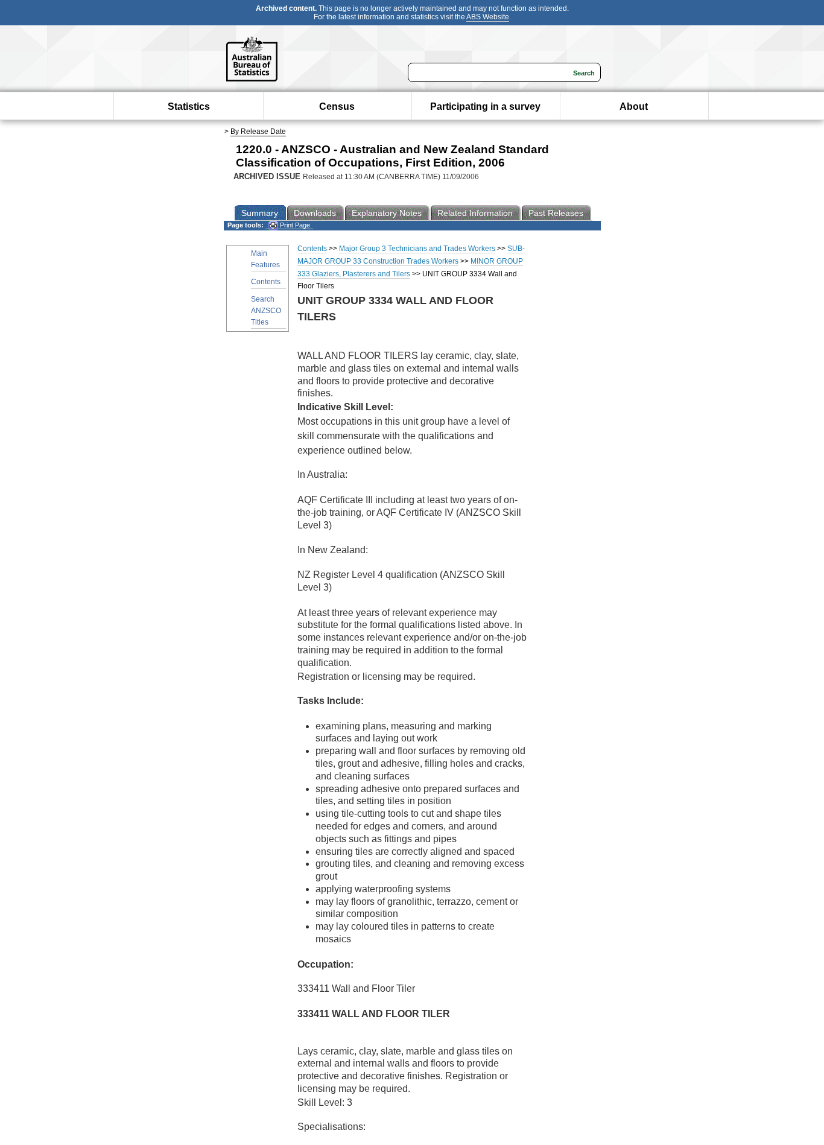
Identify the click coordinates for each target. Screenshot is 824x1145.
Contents (265, 282)
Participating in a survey (485, 106)
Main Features (265, 259)
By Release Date (258, 131)
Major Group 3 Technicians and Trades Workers (417, 248)
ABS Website (487, 17)
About (634, 106)
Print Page (294, 225)
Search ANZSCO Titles (266, 310)
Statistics (189, 106)
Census (337, 106)
